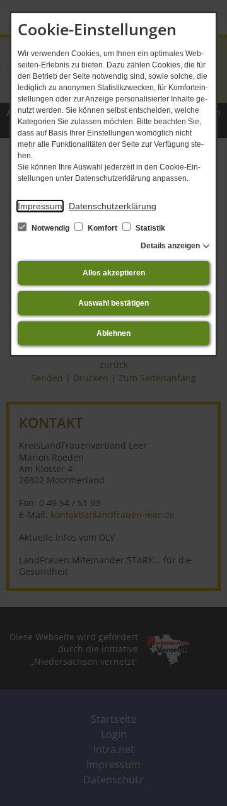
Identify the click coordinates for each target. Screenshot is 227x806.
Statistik (149, 228)
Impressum (40, 206)
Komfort (102, 228)
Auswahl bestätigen (113, 303)
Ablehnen (113, 333)
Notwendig (50, 228)
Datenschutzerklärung (112, 206)
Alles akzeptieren (114, 272)
